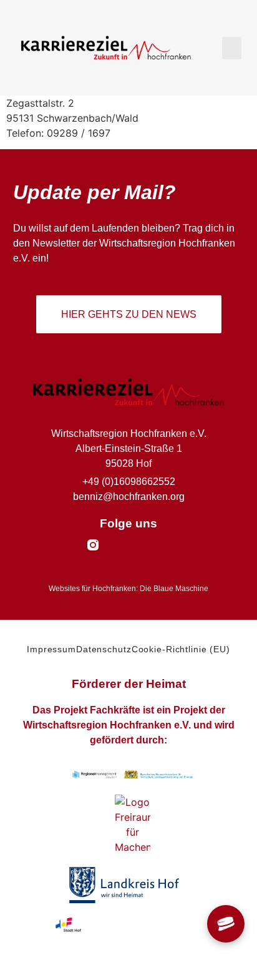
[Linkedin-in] (164, 545)
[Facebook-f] (116, 545)
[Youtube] (140, 545)
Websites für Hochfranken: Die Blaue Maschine (128, 588)
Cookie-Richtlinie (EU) (181, 649)
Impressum (51, 649)
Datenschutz (104, 649)
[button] (231, 48)
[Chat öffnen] (226, 924)
